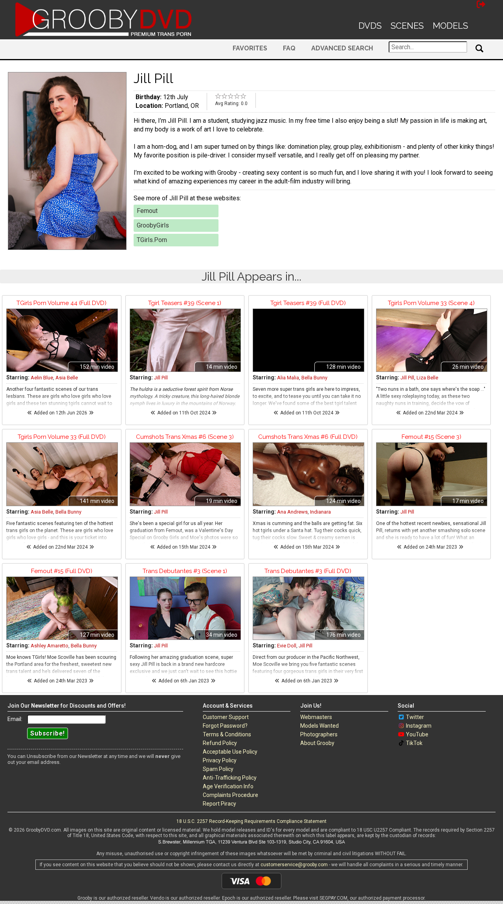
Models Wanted (319, 726)
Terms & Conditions (227, 734)
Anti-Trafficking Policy (230, 778)
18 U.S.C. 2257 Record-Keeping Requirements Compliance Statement (251, 821)
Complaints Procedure (230, 795)
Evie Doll (286, 646)
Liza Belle (427, 378)
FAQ (289, 48)
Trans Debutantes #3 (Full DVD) (307, 571)
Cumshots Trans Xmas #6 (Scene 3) (185, 436)
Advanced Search (342, 48)
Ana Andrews (292, 512)
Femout (147, 210)
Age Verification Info (228, 786)
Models (450, 25)
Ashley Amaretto (49, 646)
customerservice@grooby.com (294, 864)
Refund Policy (220, 743)
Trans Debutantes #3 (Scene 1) (185, 571)
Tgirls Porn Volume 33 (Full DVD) (62, 436)
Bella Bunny (314, 378)
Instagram (418, 726)
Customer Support (226, 717)
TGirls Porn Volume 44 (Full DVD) (61, 303)
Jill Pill (161, 378)
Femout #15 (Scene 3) (431, 436)
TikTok (414, 743)
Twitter (415, 717)
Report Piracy (219, 803)
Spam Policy (218, 769)
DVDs (370, 25)
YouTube (417, 734)
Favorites (250, 48)
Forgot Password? (225, 726)
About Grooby (317, 743)
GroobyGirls (153, 225)
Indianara (320, 512)
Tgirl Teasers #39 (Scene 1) (184, 303)
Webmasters (316, 717)
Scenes (407, 25)
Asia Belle (66, 378)
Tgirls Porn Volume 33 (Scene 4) (431, 303)
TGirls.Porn (152, 240)
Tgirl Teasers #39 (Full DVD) (308, 303)
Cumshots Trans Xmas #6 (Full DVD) (308, 436)
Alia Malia (288, 378)
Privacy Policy (220, 760)
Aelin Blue (42, 378)
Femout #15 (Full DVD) (61, 571)
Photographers (319, 734)
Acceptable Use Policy (230, 752)
